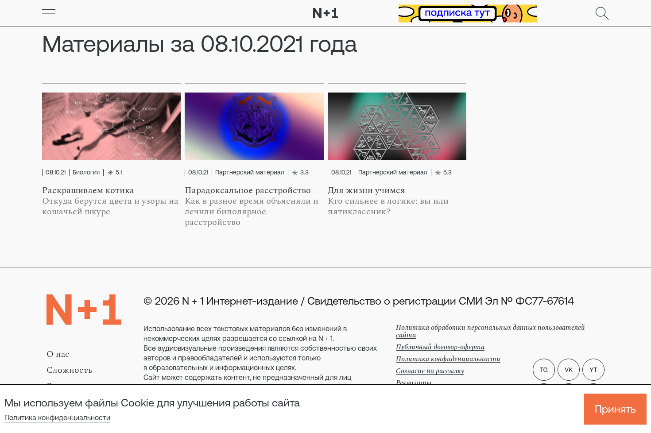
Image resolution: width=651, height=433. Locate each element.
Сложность (69, 370)
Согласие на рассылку (430, 371)
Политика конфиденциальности (57, 417)
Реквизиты (413, 383)
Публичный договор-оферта (440, 347)
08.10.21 (56, 172)
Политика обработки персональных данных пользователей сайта (490, 331)
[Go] (48, 13)
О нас (58, 354)
